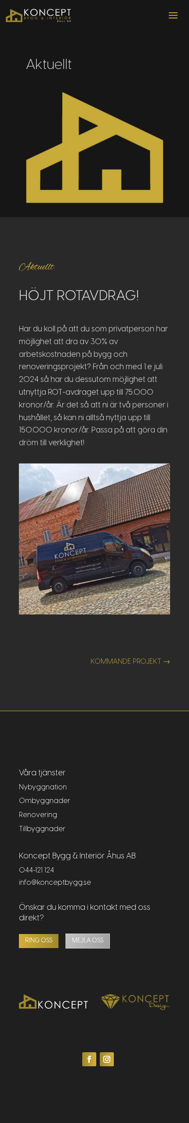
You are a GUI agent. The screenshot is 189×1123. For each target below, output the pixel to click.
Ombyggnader (44, 801)
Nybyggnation (43, 787)
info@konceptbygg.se (55, 883)
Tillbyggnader (42, 829)
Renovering (38, 815)
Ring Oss (38, 941)
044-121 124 (36, 870)
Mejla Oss (87, 941)
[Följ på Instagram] (107, 1059)
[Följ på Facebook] (89, 1059)
